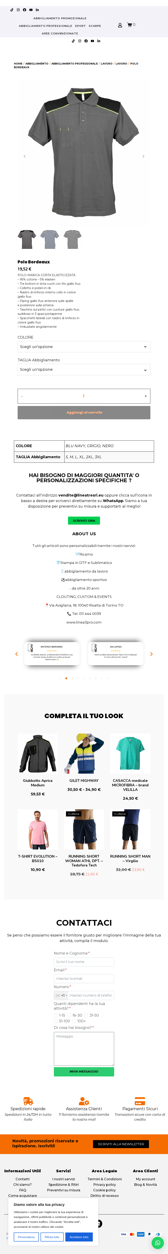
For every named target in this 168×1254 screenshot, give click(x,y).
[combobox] (61, 995)
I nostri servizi (63, 1179)
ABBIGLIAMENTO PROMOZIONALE (59, 18)
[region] (53, 1222)
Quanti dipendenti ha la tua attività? (79, 1006)
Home (18, 63)
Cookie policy (104, 1190)
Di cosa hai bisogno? (73, 1027)
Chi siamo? (22, 1185)
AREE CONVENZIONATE (60, 33)
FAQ (22, 1190)
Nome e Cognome (71, 953)
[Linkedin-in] (37, 9)
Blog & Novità (145, 1185)
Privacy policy (104, 1185)
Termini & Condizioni (104, 1179)
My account (145, 1179)
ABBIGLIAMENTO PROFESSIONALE (45, 25)
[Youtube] (31, 9)
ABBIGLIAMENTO (36, 63)
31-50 (94, 1015)
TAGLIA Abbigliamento (39, 360)
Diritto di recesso (104, 1196)
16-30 (77, 1015)
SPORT (80, 25)
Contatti (23, 1179)
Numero (62, 987)
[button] (16, 654)
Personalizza (26, 1237)
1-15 (62, 1015)
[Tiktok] (12, 9)
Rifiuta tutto (52, 1237)
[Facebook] (24, 9)
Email (60, 970)
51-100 (64, 1021)
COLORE (25, 337)
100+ (81, 1021)
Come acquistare (22, 1196)
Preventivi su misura (63, 1190)
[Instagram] (18, 9)
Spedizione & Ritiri (64, 1185)
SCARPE (95, 25)
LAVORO (106, 63)
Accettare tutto (79, 1237)
